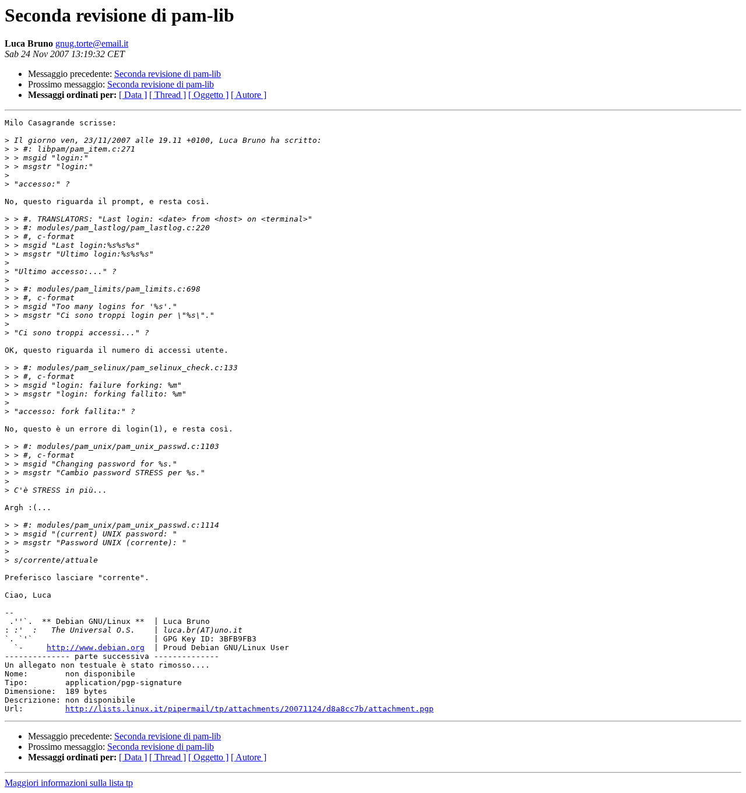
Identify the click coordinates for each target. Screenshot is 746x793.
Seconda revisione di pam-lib (167, 74)
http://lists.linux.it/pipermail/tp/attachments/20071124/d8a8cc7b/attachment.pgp (249, 708)
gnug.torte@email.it (91, 43)
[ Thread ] (167, 95)
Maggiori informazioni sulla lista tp (69, 783)
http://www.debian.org (96, 647)
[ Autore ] (248, 95)
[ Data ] (133, 95)
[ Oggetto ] (208, 95)
